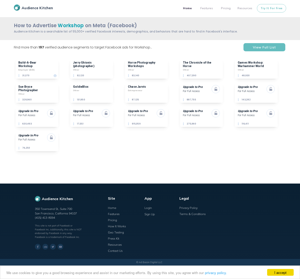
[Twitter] (53, 247)
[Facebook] (38, 247)
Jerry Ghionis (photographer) (83, 64)
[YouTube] (60, 247)
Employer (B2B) (26, 69)
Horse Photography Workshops (142, 64)
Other (76, 69)
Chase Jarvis (137, 86)
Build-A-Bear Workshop (27, 64)
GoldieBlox (80, 86)
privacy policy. (216, 272)
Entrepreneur (135, 90)
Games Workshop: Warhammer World (251, 64)
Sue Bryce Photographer (28, 88)
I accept (280, 272)
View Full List (264, 47)
